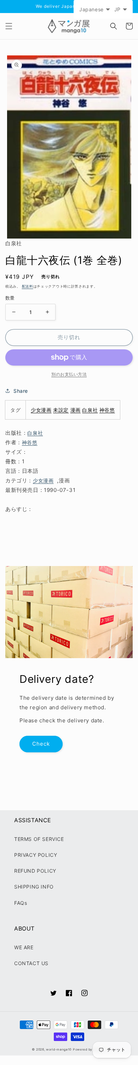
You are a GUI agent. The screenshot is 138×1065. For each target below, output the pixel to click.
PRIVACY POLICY (35, 855)
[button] (9, 26)
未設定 (61, 410)
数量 (10, 298)
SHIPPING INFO (34, 887)
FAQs (20, 903)
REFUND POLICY (35, 871)
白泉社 (90, 410)
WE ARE (24, 947)
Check (41, 743)
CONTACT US (31, 963)
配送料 (27, 286)
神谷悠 (107, 410)
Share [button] (20, 391)
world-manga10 (58, 1049)
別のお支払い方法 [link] (69, 374)
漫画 (75, 410)
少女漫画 (41, 410)
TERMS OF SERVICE (39, 839)
